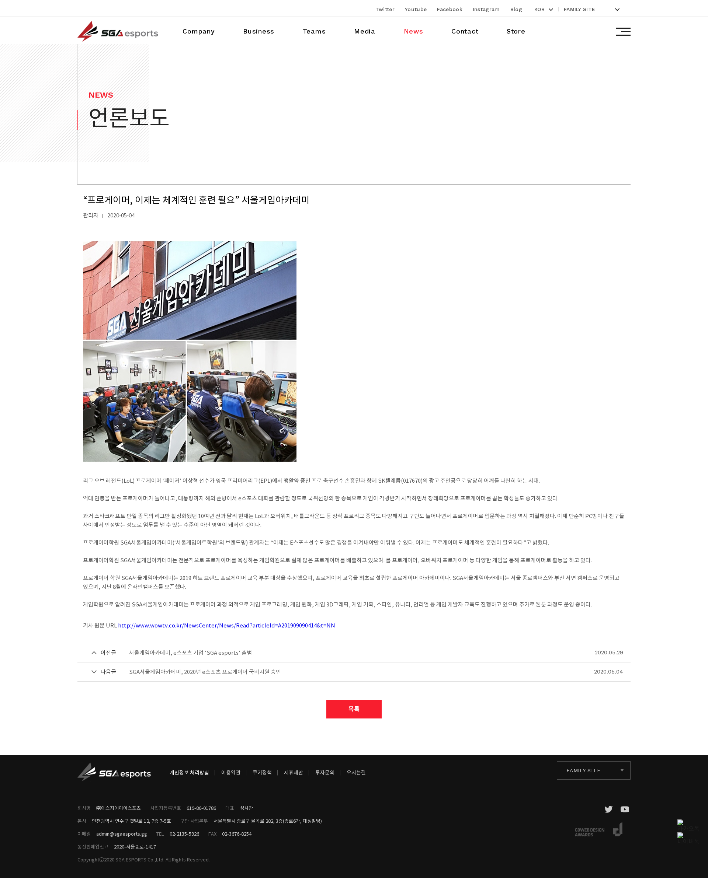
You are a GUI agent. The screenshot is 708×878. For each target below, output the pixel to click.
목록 (354, 709)
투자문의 (324, 772)
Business (258, 31)
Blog (516, 9)
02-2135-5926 (184, 834)
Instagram (486, 9)
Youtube (416, 9)
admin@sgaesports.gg (121, 834)
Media (364, 31)
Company (199, 31)
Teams (314, 31)
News (413, 31)
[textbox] (592, 9)
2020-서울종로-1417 (135, 847)
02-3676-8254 (236, 834)
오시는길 (356, 772)
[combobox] (544, 9)
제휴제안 (293, 772)
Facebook (449, 9)
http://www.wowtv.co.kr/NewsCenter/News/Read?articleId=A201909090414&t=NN (226, 625)
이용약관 (230, 772)
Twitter (385, 9)
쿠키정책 (262, 772)
